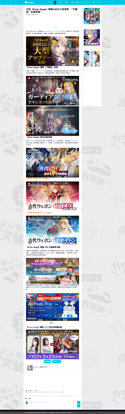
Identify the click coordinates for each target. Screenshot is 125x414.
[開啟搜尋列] (88, 2)
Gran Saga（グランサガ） (51, 31)
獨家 (66, 2)
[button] (28, 306)
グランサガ (58, 392)
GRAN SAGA (35, 392)
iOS (40, 392)
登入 (100, 2)
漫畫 (73, 2)
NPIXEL (50, 392)
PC (53, 392)
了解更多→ (74, 412)
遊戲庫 (77, 2)
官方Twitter (56, 361)
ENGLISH (84, 2)
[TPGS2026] (55, 2)
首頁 (50, 2)
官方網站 (47, 361)
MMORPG (44, 392)
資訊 (60, 2)
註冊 (94, 2)
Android (29, 392)
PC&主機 (35, 390)
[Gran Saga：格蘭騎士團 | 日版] (52, 368)
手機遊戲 (30, 390)
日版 (63, 392)
